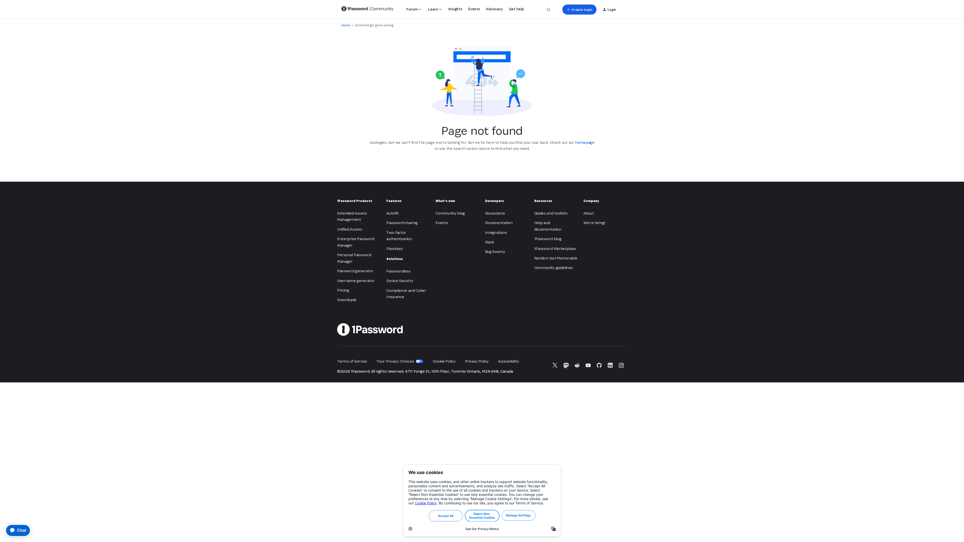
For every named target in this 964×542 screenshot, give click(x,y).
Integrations (496, 232)
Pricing (343, 290)
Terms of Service (352, 361)
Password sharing (402, 222)
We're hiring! (594, 222)
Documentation (499, 222)
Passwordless (398, 271)
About (588, 213)
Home (345, 25)
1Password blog (548, 238)
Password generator (355, 271)
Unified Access (349, 229)
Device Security (399, 280)
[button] (579, 10)
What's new (445, 201)
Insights (455, 9)
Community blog (450, 213)
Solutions (394, 259)
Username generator (356, 280)
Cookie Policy (444, 361)
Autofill (392, 213)
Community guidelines (553, 267)
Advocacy (494, 9)
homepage (584, 142)
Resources (543, 201)
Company (591, 201)
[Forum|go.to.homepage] (367, 9)
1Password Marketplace (555, 248)
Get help (516, 9)
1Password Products (354, 201)
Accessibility (508, 361)
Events (474, 9)
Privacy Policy (477, 361)
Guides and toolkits (551, 213)
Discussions (495, 213)
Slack (489, 242)
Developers (494, 201)
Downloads (346, 299)
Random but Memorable (555, 258)
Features (394, 201)
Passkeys (394, 248)
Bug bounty (495, 251)
